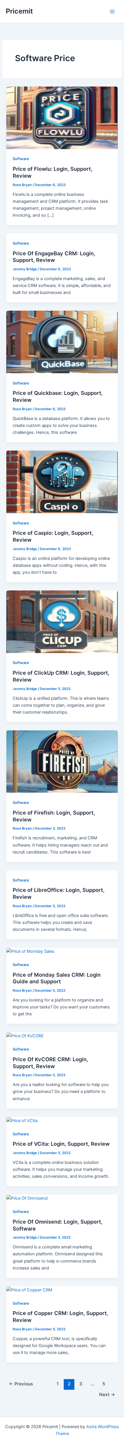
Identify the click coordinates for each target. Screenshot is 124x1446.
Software (21, 159)
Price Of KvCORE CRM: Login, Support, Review (50, 1062)
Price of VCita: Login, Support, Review (61, 1144)
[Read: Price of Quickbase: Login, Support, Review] (61, 341)
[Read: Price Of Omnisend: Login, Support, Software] (27, 1198)
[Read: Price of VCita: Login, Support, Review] (21, 1120)
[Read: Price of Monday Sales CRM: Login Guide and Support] (30, 951)
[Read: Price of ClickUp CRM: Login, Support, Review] (61, 621)
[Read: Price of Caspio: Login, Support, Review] (61, 481)
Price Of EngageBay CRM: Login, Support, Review (54, 256)
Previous (21, 1384)
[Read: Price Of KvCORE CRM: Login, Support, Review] (25, 1035)
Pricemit (19, 11)
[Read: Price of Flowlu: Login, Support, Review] (61, 117)
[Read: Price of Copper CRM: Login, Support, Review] (29, 1289)
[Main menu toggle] (112, 11)
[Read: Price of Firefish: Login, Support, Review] (61, 761)
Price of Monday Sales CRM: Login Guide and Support (57, 978)
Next (107, 1394)
